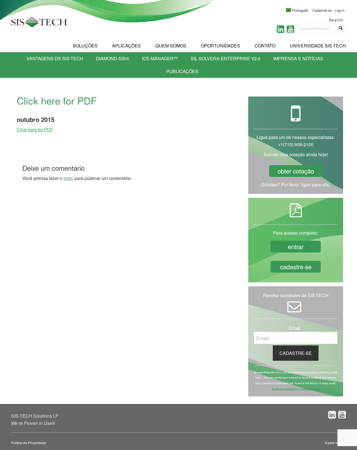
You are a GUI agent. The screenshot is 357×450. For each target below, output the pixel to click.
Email (296, 328)
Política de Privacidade (28, 442)
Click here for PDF (35, 129)
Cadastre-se (322, 10)
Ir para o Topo (335, 442)
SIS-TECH (39, 24)
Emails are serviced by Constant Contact (296, 389)
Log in (339, 10)
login (68, 178)
